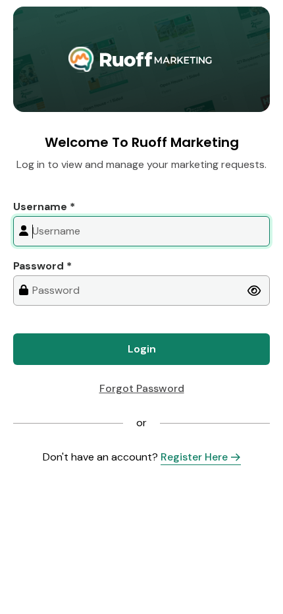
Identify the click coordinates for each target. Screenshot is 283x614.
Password (42, 266)
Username (44, 206)
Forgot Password (141, 388)
